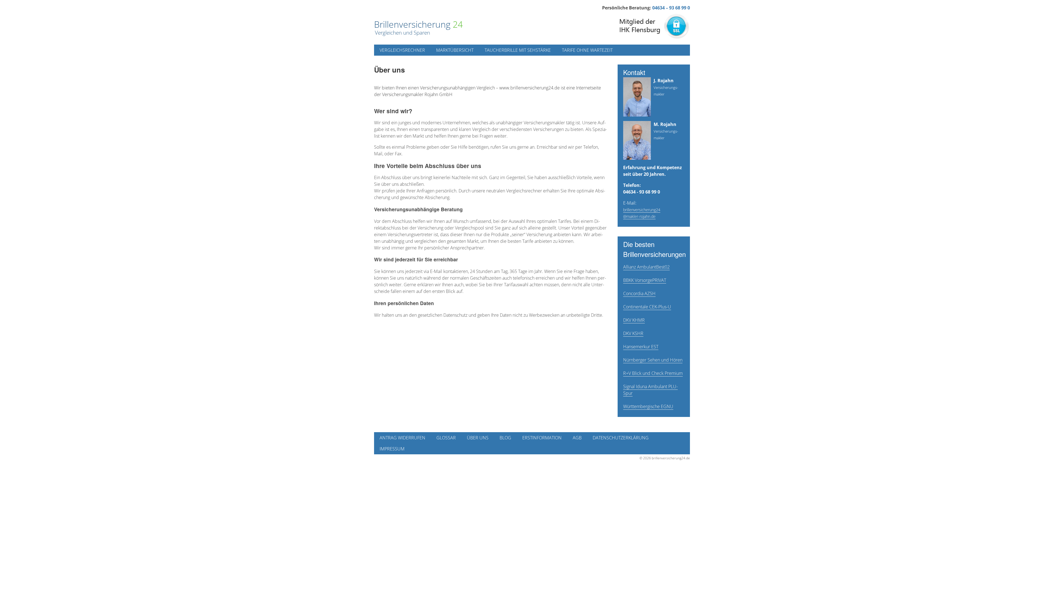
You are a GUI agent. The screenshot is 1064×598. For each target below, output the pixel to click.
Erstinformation (542, 438)
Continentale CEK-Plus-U (647, 307)
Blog (505, 438)
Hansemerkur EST (640, 347)
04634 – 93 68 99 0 (671, 8)
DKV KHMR (634, 320)
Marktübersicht (455, 50)
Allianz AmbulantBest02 (646, 267)
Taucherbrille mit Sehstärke (518, 50)
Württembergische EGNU (648, 406)
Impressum (392, 449)
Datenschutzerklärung (621, 438)
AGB (577, 438)
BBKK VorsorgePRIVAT (644, 280)
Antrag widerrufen (402, 438)
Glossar (446, 438)
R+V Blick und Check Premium (653, 373)
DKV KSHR (633, 333)
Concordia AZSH (639, 293)
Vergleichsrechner (402, 50)
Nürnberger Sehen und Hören (652, 360)
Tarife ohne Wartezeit (587, 50)
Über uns (477, 438)
